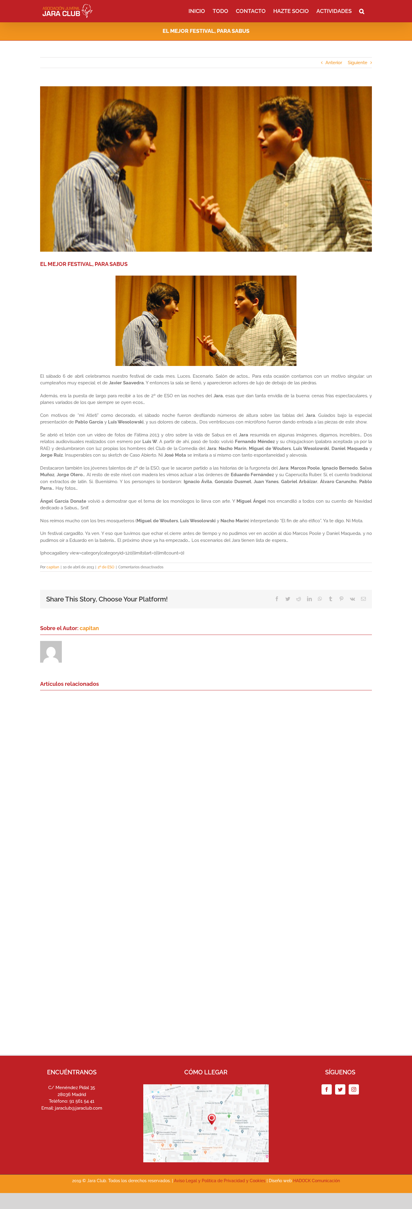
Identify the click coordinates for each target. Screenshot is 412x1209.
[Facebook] (327, 1089)
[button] (361, 10)
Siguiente (357, 62)
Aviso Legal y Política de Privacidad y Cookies (219, 1180)
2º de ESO (106, 567)
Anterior (333, 62)
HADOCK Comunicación (316, 1180)
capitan (52, 567)
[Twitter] (340, 1089)
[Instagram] (354, 1089)
